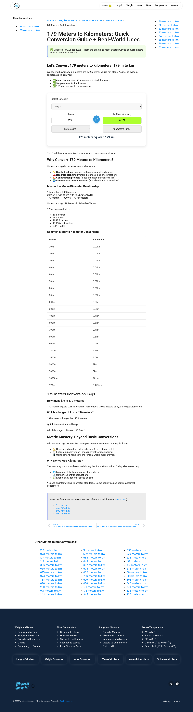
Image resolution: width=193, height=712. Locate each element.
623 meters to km (137, 557)
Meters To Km (114, 20)
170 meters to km (93, 587)
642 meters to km (94, 561)
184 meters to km (168, 36)
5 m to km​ (61, 505)
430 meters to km (137, 550)
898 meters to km (137, 579)
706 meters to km (94, 576)
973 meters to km (51, 554)
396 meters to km (51, 565)
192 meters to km (137, 561)
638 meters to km (137, 568)
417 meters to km (137, 565)
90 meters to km (137, 576)
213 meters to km (50, 561)
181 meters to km (29, 26)
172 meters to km (93, 590)
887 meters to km (94, 565)
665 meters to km (51, 568)
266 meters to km (137, 594)
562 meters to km (94, 554)
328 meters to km (137, 590)
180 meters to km (168, 21)
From (71, 114)
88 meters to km (137, 572)
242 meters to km (51, 594)
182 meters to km (168, 29)
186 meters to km (168, 43)
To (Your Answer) (122, 114)
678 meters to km (94, 583)
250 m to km (63, 508)
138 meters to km (50, 550)
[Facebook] (177, 683)
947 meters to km (94, 594)
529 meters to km (137, 554)
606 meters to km (94, 568)
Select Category (59, 99)
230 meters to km (51, 587)
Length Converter (68, 20)
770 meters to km (137, 587)
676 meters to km (51, 583)
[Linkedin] (171, 683)
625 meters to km (51, 572)
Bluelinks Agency (66, 701)
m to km (121, 499)
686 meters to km (94, 557)
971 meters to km (50, 590)
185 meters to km (168, 40)
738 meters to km (51, 579)
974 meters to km (51, 576)
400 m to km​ (63, 513)
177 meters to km (50, 557)
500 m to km (63, 510)
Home (50, 20)
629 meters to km (94, 579)
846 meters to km (137, 583)
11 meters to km (92, 550)
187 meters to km (168, 47)
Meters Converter (92, 20)
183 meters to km (29, 30)
